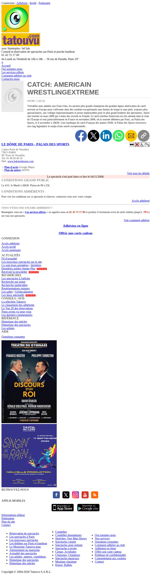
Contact (5, 525)
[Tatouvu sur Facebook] (56, 497)
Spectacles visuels (65, 541)
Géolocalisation (24, 291)
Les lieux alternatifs (12, 295)
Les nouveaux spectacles (23, 540)
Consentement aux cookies (110, 558)
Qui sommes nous (11, 69)
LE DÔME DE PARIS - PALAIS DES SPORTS (35, 144)
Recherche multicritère (14, 285)
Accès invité (8, 246)
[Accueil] (15, 31)
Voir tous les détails (138, 173)
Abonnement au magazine (24, 550)
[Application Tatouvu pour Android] (88, 511)
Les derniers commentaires (16, 315)
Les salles (7, 291)
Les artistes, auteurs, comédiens (27, 556)
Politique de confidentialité (110, 555)
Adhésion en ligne (75, 226)
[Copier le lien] (144, 136)
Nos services (102, 538)
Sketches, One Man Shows (71, 538)
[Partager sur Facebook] (81, 136)
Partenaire (44, 3)
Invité (33, 3)
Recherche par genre (13, 281)
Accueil (5, 65)
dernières (36, 265)
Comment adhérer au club (16, 75)
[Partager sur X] (93, 136)
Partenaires (7, 518)
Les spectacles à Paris (21, 536)
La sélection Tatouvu (13, 301)
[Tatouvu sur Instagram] (74, 497)
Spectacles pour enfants (68, 545)
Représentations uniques (15, 288)
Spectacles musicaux (67, 558)
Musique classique (66, 561)
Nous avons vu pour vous (16, 311)
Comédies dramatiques (68, 535)
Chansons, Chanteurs (67, 555)
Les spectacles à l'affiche (15, 278)
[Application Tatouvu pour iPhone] (62, 511)
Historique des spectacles (16, 324)
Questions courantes (13, 336)
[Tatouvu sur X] (65, 497)
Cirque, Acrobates (65, 551)
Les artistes (7, 328)
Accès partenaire (11, 250)
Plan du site (8, 521)
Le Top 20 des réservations (17, 308)
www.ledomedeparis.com (21, 161)
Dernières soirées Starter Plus (18, 268)
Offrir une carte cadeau (75, 233)
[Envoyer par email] (131, 136)
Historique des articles (14, 321)
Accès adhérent (141, 200)
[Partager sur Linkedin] (106, 136)
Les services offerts (12, 72)
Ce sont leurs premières (15, 265)
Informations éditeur (13, 515)
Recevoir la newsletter (14, 271)
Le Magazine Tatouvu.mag (25, 546)
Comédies (61, 531)
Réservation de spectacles (24, 533)
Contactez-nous (10, 79)
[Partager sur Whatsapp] (118, 136)
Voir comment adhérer (137, 220)
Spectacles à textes (66, 548)
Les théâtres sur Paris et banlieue (28, 543)
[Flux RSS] (93, 497)
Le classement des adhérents (17, 305)
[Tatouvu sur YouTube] (84, 497)
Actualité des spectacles (23, 553)
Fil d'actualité (9, 258)
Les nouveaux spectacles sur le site (21, 261)
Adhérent (21, 3)
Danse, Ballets (63, 565)
